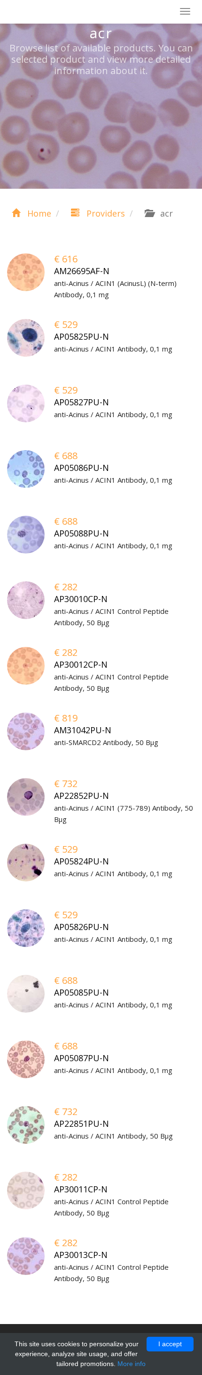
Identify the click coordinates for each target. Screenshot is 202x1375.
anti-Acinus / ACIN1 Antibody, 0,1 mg (113, 348)
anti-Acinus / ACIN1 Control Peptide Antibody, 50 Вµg (111, 616)
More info (131, 1363)
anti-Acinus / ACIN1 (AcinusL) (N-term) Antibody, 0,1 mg (115, 288)
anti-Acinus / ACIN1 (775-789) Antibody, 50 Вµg (123, 813)
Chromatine (51, 12)
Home (38, 213)
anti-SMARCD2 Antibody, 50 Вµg (106, 742)
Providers (104, 213)
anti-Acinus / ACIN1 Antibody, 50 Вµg (113, 1135)
